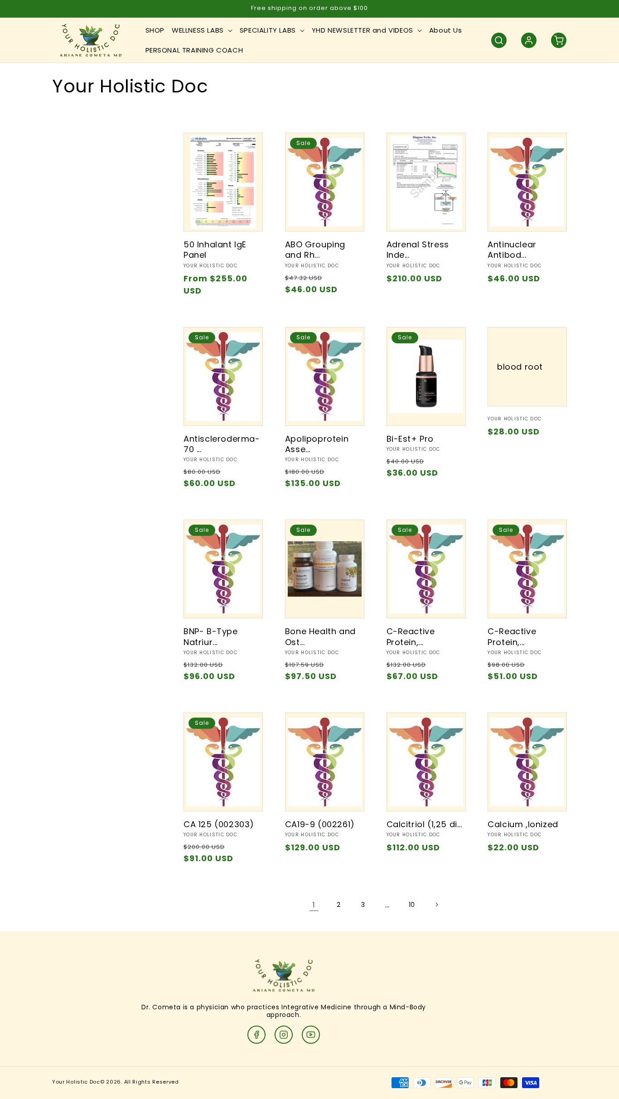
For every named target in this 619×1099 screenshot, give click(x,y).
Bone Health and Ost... (320, 636)
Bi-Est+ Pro (410, 439)
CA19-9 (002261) (320, 824)
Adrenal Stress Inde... (418, 249)
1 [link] (314, 905)
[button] (202, 30)
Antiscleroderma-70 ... (222, 444)
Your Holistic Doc (76, 1081)
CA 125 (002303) (219, 824)
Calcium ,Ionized (523, 824)
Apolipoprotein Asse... (316, 444)
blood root (520, 366)
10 (412, 904)
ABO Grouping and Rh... (315, 249)
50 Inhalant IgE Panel (215, 249)
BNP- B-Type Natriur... (211, 636)
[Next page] (436, 905)
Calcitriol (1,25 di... (424, 824)
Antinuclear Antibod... (512, 249)
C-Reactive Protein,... (411, 636)
